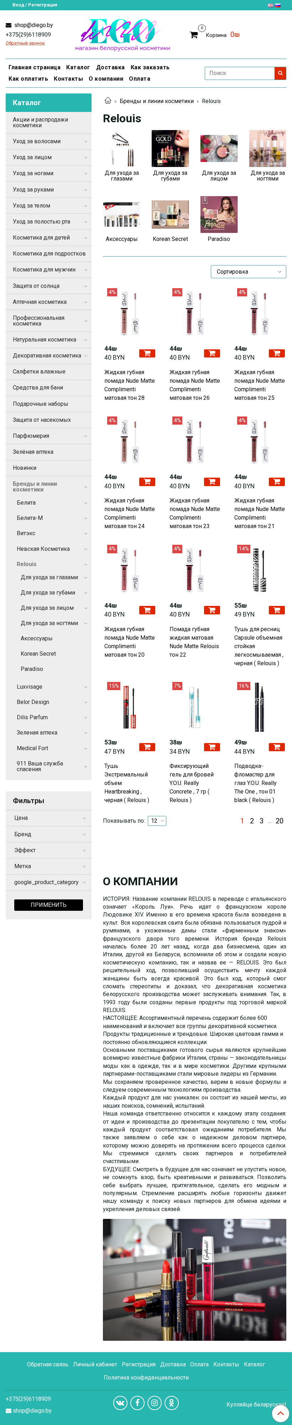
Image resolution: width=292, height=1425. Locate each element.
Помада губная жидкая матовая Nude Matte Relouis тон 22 (194, 642)
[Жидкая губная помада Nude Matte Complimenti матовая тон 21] (259, 441)
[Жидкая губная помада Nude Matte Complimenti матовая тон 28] (129, 313)
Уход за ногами (33, 173)
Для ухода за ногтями (49, 623)
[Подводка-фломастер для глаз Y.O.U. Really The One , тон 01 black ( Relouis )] (259, 707)
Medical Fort (32, 748)
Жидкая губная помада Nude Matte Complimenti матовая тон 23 (195, 513)
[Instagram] (154, 1403)
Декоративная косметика (47, 355)
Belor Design (33, 702)
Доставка (110, 67)
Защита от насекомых (42, 419)
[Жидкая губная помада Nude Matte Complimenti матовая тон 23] (195, 441)
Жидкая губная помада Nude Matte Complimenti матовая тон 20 (129, 642)
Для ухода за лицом (47, 607)
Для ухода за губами (48, 592)
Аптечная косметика (40, 302)
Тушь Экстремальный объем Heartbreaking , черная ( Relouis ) (126, 783)
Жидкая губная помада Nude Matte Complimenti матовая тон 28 (129, 385)
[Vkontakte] (120, 1403)
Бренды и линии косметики (157, 101)
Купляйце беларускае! (256, 1405)
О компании (106, 78)
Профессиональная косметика (38, 320)
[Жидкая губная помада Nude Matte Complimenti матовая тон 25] (259, 313)
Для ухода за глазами (49, 577)
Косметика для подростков (49, 253)
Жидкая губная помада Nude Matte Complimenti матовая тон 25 (259, 385)
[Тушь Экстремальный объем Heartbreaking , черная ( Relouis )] (129, 707)
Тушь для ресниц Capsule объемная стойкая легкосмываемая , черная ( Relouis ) (258, 646)
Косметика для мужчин (44, 269)
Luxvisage (29, 686)
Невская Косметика (43, 548)
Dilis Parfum (32, 717)
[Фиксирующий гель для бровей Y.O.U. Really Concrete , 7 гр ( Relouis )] (195, 707)
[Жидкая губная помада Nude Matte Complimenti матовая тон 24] (129, 441)
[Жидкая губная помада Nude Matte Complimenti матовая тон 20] (129, 570)
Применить (49, 905)
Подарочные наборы (40, 403)
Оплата (139, 78)
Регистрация (139, 1364)
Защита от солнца (36, 286)
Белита (26, 502)
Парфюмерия (31, 435)
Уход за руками (33, 189)
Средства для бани (38, 387)
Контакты (68, 78)
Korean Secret (38, 653)
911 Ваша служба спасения (40, 766)
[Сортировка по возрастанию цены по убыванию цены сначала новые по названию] (248, 271)
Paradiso (32, 669)
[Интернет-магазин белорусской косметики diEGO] (122, 33)
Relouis (27, 564)
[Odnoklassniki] (172, 1403)
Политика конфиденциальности (146, 1377)
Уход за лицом (32, 157)
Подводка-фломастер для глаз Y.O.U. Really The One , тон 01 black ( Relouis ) (255, 783)
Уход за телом (31, 205)
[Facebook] (137, 1403)
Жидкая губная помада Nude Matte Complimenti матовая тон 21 (259, 513)
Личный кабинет (95, 1364)
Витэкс (26, 533)
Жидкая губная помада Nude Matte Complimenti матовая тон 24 (129, 513)
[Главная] (107, 101)
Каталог (78, 67)
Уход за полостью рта (41, 221)
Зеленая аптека (37, 732)
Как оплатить (28, 78)
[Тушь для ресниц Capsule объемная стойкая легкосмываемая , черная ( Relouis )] (259, 570)
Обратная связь (47, 1364)
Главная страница (35, 67)
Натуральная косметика (44, 339)
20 (279, 820)
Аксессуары (37, 638)
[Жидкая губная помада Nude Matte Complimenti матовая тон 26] (195, 313)
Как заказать (150, 67)
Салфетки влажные (39, 371)
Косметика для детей (41, 237)
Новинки (24, 467)
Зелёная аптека (33, 451)
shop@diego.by (33, 25)
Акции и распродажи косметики (40, 122)
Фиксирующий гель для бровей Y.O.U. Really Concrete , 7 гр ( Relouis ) (192, 783)
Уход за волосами (37, 141)
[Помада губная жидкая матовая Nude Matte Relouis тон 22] (195, 570)
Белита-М (30, 518)
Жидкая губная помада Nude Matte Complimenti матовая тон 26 (195, 385)
